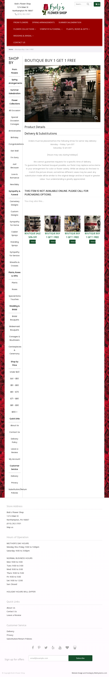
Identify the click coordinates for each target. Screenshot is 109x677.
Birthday (14, 137)
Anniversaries (14, 130)
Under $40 (14, 372)
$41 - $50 (14, 378)
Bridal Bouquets (14, 318)
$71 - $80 (14, 398)
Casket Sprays (14, 233)
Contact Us (19, 42)
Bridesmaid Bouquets (14, 328)
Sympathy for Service (15, 254)
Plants (14, 282)
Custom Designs (14, 213)
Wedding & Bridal (22, 35)
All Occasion (14, 110)
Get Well (14, 150)
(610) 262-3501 (23, 14)
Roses (14, 289)
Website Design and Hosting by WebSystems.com (89, 673)
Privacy (14, 482)
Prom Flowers (20, 22)
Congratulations (14, 144)
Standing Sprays (15, 244)
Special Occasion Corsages (14, 120)
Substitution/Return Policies (14, 491)
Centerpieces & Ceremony (14, 350)
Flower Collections (23, 29)
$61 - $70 (14, 392)
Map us (10, 527)
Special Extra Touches (14, 298)
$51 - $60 (15, 385)
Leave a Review (14, 451)
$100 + (14, 412)
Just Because (15, 166)
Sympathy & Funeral (50, 29)
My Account (14, 459)
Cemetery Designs (14, 203)
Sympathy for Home (14, 223)
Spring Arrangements (43, 22)
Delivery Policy (14, 440)
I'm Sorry (15, 157)
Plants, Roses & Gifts (77, 29)
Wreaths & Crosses (15, 264)
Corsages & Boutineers (14, 338)
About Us (15, 425)
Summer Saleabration (70, 22)
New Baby (14, 184)
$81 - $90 (14, 405)
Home (11, 49)
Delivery (14, 476)
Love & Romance (14, 176)
